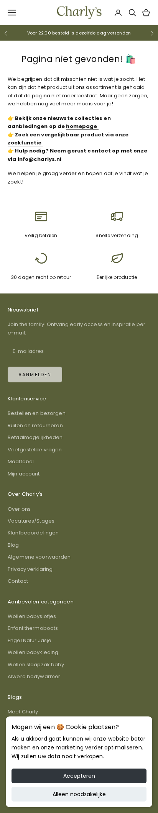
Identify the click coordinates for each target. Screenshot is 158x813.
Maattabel (21, 461)
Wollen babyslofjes (32, 616)
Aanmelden (34, 374)
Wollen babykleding (33, 652)
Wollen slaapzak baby (36, 664)
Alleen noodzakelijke (79, 794)
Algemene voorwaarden (39, 557)
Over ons (19, 509)
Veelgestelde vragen (35, 449)
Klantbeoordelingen (33, 532)
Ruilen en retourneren (35, 425)
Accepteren (79, 776)
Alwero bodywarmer (34, 676)
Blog (13, 545)
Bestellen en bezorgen (37, 413)
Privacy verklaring (30, 569)
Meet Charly (23, 711)
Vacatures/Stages (31, 521)
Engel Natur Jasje (29, 640)
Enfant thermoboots (33, 628)
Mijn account (24, 473)
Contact (18, 581)
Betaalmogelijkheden (35, 437)
